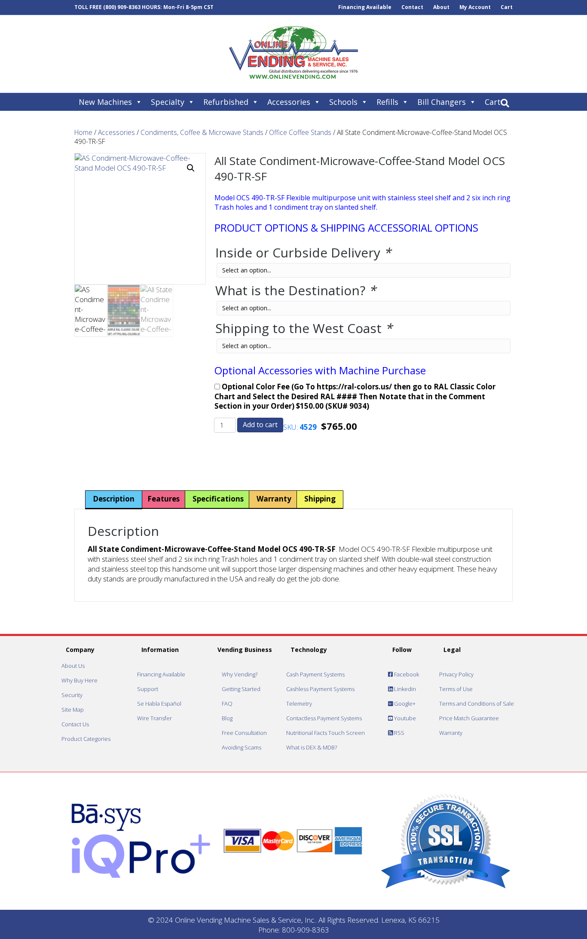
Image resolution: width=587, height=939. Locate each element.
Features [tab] (163, 499)
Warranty (450, 733)
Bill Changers (441, 102)
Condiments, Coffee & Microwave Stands (202, 132)
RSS (398, 733)
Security (72, 695)
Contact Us (75, 724)
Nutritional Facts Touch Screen (325, 733)
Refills (387, 102)
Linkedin (404, 689)
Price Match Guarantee (469, 718)
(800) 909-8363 (122, 7)
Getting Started (241, 689)
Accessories (288, 102)
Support (147, 689)
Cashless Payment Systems (320, 689)
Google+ (404, 703)
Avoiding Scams (241, 747)
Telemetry (299, 703)
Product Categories (85, 739)
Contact (412, 7)
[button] (191, 168)
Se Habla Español (159, 703)
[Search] (505, 103)
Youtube (404, 718)
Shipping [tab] (320, 499)
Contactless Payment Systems (324, 718)
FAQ (227, 703)
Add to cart (260, 424)
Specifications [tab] (218, 499)
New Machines (105, 102)
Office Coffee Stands (300, 132)
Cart (507, 7)
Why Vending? (239, 674)
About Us (73, 666)
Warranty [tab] (274, 499)
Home (83, 132)
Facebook (406, 674)
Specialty (167, 102)
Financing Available (364, 7)
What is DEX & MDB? (311, 747)
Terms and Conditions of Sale (476, 703)
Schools (343, 102)
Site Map (72, 709)
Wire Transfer (154, 718)
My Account (475, 7)
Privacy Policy (456, 674)
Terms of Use (456, 689)
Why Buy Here (79, 680)
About (441, 7)
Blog (227, 718)
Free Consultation (244, 733)
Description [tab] (114, 499)
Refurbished (225, 102)
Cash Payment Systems (315, 674)
